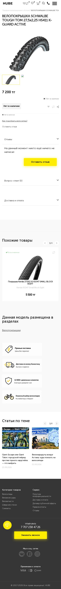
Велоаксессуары (9, 498)
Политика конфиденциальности (42, 495)
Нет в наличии (12, 106)
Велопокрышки (11, 330)
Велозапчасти (8, 501)
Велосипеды (7, 494)
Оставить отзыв (9, 126)
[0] (27, 3)
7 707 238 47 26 (30, 527)
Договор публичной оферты (44, 503)
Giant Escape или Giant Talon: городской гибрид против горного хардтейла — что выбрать (15, 458)
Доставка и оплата (40, 500)
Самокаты (6, 508)
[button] (7, 525)
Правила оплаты (39, 507)
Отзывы (36, 510)
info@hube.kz (30, 524)
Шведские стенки (9, 505)
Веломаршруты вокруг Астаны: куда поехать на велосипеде (43, 457)
